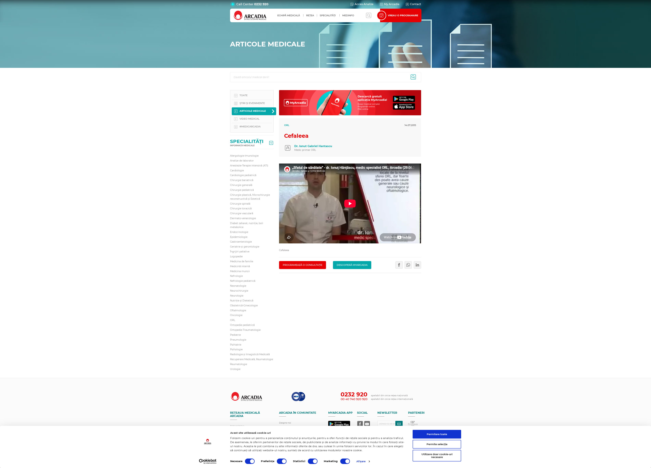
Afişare (361, 461)
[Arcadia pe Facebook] (360, 424)
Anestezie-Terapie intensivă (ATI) (249, 165)
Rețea (310, 15)
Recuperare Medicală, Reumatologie (251, 359)
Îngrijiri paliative (239, 251)
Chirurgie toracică (241, 208)
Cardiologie (237, 170)
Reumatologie (238, 364)
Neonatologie (238, 285)
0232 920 (261, 4)
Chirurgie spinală (240, 203)
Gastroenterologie (241, 241)
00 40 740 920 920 (354, 399)
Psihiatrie (235, 344)
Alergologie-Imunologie (244, 155)
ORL (232, 320)
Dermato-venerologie (243, 218)
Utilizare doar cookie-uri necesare (436, 456)
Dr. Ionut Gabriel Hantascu (313, 146)
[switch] (282, 461)
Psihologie (236, 349)
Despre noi (285, 422)
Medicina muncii (240, 271)
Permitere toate (437, 434)
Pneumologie (238, 339)
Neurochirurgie (239, 290)
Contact (415, 4)
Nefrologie (236, 276)
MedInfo (348, 15)
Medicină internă (240, 266)
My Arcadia (391, 4)
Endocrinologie (239, 232)
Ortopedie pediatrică (242, 325)
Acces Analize (364, 4)
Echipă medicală (288, 15)
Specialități (328, 15)
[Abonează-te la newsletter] (399, 424)
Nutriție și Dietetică (241, 300)
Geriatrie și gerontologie (244, 246)
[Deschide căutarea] (368, 15)
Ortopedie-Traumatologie (245, 329)
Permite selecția (437, 444)
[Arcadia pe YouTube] (367, 424)
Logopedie (236, 256)
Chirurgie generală (241, 185)
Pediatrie (235, 334)
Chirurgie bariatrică (241, 180)
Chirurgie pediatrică (242, 190)
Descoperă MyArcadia (352, 264)
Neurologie (236, 295)
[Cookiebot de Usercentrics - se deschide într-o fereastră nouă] (208, 461)
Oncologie (236, 315)
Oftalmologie (238, 310)
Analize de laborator (242, 160)
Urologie (235, 369)
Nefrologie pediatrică (242, 280)
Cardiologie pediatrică (243, 175)
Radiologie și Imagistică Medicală (250, 354)
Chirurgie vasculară (241, 213)
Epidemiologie (238, 236)
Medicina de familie (241, 261)
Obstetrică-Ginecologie (244, 305)
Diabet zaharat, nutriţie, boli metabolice (246, 225)
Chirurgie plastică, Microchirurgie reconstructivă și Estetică (250, 196)
